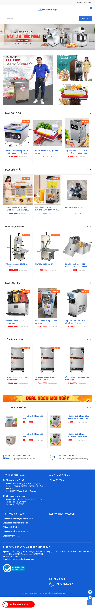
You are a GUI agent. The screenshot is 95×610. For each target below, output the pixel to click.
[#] (74, 68)
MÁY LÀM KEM (13, 283)
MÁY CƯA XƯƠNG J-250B (45, 264)
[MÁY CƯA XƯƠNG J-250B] (47, 246)
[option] (47, 37)
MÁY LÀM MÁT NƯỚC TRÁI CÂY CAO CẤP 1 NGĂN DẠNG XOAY (46, 210)
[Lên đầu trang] (89, 602)
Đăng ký (79, 2)
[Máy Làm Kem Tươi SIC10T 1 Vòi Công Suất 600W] (77, 303)
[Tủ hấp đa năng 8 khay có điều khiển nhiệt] (77, 359)
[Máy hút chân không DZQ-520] (11, 439)
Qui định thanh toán (11, 536)
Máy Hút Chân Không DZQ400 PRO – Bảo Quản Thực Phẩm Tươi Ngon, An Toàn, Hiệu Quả (77, 153)
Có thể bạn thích (15, 407)
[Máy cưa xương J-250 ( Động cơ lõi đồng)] (18, 246)
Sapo (70, 593)
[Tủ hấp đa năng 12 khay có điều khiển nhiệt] (18, 359)
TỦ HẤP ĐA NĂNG (14, 339)
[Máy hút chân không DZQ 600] (11, 421)
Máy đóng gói (13, 113)
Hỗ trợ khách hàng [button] (14, 514)
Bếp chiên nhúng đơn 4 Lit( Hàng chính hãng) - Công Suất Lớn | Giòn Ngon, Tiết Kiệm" (77, 266)
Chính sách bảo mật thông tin (15, 523)
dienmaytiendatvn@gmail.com (21, 559)
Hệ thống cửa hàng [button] (14, 475)
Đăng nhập (88, 2)
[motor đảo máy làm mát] (77, 190)
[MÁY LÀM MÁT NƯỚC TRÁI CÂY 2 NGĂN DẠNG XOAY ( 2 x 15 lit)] (18, 190)
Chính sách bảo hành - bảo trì (15, 531)
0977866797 (18, 504)
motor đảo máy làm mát (74, 207)
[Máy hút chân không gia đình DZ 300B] (47, 133)
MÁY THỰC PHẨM (14, 226)
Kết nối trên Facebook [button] (62, 514)
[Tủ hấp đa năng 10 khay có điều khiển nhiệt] (47, 359)
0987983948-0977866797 (24, 491)
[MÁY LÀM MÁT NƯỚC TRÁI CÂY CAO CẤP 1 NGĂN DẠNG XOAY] (47, 190)
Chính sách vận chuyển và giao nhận (18, 518)
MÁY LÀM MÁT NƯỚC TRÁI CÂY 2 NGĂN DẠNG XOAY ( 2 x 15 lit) (16, 210)
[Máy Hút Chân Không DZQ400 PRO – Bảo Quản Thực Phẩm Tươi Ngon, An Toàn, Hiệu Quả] (77, 133)
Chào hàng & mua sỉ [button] (60, 475)
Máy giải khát (13, 169)
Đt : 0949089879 (56, 480)
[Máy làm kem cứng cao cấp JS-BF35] (47, 303)
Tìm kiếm (85, 18)
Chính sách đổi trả (11, 527)
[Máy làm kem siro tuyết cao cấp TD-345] (18, 303)
